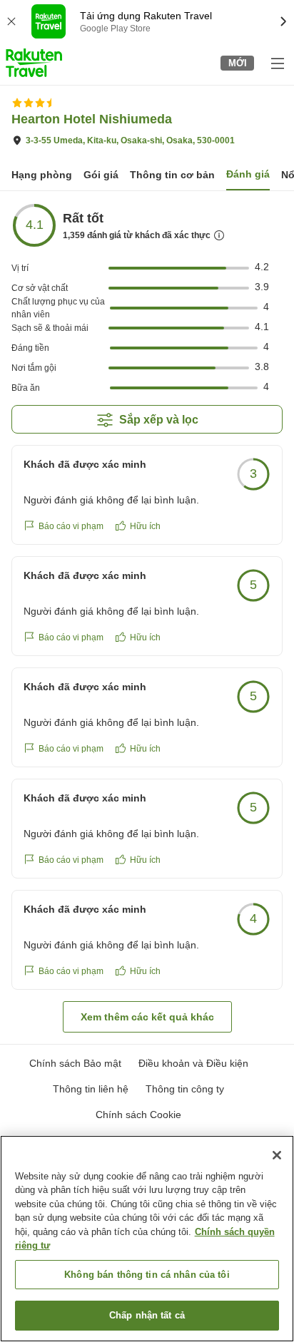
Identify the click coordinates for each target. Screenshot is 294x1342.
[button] (34, 62)
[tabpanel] (147, 617)
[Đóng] (277, 1155)
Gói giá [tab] (100, 174)
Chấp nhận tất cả (147, 1315)
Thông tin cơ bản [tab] (172, 174)
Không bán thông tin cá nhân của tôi (147, 1274)
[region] (147, 1238)
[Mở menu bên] (276, 62)
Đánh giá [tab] (248, 174)
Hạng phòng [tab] (41, 174)
